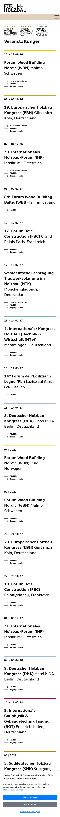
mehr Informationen (18, 81)
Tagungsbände (16, 86)
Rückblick (14, 83)
